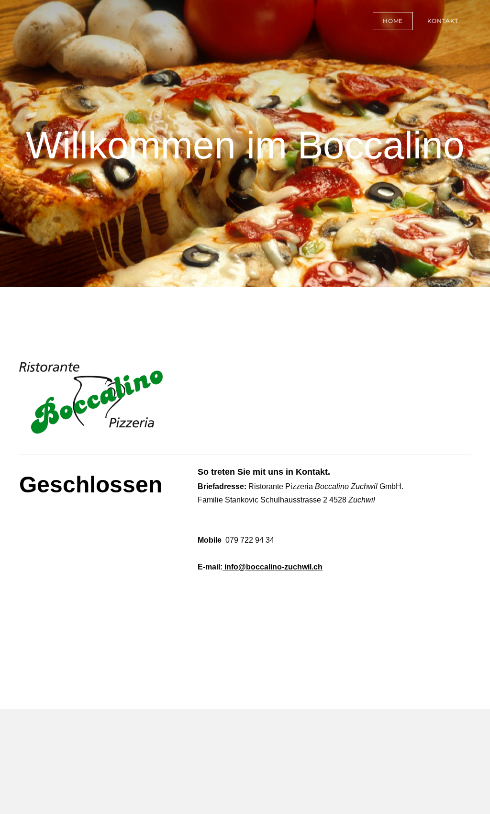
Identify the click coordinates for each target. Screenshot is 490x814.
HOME (392, 20)
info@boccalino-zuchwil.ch (273, 567)
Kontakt (442, 20)
